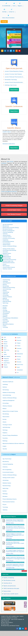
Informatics (5, 251)
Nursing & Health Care (8, 261)
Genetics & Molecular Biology (10, 246)
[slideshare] (5, 51)
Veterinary (5, 509)
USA (4, 337)
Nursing (4, 307)
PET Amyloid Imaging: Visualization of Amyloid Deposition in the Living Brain (15, 551)
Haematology (6, 292)
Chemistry (5, 233)
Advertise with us (8, 583)
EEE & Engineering (7, 469)
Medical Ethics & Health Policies (10, 411)
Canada (5, 341)
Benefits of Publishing (9, 577)
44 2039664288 (6, 5)
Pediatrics (5, 316)
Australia (5, 345)
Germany (19, 348)
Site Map (4, 11)
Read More (14, 89)
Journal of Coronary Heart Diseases (13, 74)
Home (14, 5)
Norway (19, 356)
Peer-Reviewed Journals (9, 580)
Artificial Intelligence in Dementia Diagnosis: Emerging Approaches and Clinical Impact (15, 535)
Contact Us (11, 11)
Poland (18, 359)
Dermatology (6, 286)
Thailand (5, 367)
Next (24, 606)
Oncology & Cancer (7, 424)
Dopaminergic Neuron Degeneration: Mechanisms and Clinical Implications (15, 520)
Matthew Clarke (10, 522)
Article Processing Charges (14, 205)
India (4, 352)
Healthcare (5, 293)
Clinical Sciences (6, 235)
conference (3, 163)
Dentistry (5, 284)
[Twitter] (11, 51)
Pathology (5, 314)
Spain (18, 367)
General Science (6, 244)
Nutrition (5, 308)
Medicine (5, 298)
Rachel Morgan (9, 560)
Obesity (4, 422)
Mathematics (6, 254)
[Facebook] (8, 51)
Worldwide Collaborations (9, 143)
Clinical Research (7, 282)
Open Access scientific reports (11, 593)
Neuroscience (6, 416)
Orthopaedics (6, 313)
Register (20, 5)
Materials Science (7, 253)
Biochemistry (6, 226)
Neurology (5, 305)
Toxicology (5, 327)
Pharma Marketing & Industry (10, 499)
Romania (19, 361)
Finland (18, 343)
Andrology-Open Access (11, 85)
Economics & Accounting (9, 238)
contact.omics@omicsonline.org (9, 191)
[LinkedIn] (14, 51)
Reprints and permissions (10, 585)
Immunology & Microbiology (9, 250)
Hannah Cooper (10, 546)
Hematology (6, 480)
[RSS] (16, 51)
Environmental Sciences (8, 241)
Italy (18, 351)
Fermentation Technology (11, 79)
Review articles (7, 591)
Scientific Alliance (7, 131)
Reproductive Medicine (8, 324)
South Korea (6, 362)
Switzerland (20, 370)
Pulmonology (6, 321)
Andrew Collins (9, 553)
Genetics (5, 290)
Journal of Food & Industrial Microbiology (14, 82)
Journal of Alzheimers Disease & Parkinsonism (15, 524)
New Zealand (6, 356)
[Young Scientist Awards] (14, 603)
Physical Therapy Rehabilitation (10, 435)
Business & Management (8, 230)
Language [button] (4, 21)
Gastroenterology (7, 289)
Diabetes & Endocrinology (9, 287)
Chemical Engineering (8, 232)
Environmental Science (8, 472)
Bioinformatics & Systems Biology (11, 227)
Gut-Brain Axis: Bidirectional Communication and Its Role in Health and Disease (15, 543)
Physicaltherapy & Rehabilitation (10, 318)
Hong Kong (6, 350)
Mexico (5, 343)
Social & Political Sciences (9, 267)
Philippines (6, 358)
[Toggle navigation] (25, 25)
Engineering (5, 240)
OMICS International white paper (11, 588)
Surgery (4, 325)
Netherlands (20, 353)
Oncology (5, 310)
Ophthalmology (6, 311)
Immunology (6, 295)
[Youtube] (19, 51)
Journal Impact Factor (14, 210)
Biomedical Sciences (7, 229)
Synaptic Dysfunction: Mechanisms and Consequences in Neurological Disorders (15, 558)
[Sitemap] (2, 51)
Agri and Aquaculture (8, 224)
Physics (4, 264)
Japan (5, 354)
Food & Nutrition (6, 243)
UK (17, 372)
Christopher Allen (10, 567)
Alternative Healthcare (8, 381)
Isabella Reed (9, 530)
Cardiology (5, 281)
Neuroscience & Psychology (9, 259)
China (4, 348)
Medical (4, 408)
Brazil (4, 339)
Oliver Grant (9, 538)
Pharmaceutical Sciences (9, 262)
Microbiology (6, 299)
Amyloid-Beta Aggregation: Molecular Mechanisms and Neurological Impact (15, 565)
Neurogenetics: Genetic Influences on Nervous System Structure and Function (15, 527)
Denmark (19, 340)
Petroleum (5, 496)
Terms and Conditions (7, 622)
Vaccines (5, 448)
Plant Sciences (6, 265)
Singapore (6, 360)
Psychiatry (5, 319)
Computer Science (7, 236)
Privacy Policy (5, 624)
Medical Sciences (7, 256)
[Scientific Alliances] (14, 608)
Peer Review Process (14, 214)
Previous (24, 603)
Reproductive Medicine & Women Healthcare (13, 443)
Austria (18, 337)
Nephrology (5, 303)
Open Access (10, 161)
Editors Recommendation (8, 17)
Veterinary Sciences (7, 268)
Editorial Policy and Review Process (10, 625)
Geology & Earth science (8, 477)
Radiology (5, 322)
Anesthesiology (6, 279)
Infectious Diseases (7, 296)
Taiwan (5, 364)
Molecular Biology (7, 301)
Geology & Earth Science (9, 248)
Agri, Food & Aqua (7, 458)
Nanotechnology (7, 258)
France (18, 345)
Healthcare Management (8, 400)
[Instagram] (26, 628)
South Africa (20, 364)
